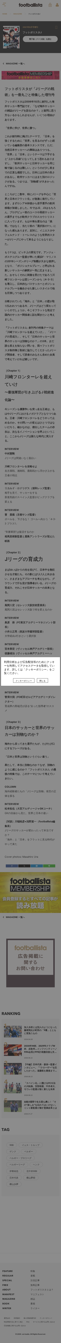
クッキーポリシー (24, 681)
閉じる (42, 681)
